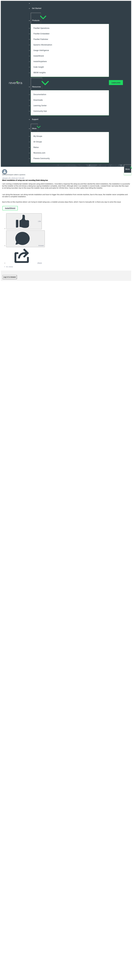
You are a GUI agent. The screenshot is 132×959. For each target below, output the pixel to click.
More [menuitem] (34, 128)
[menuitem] (70, 8)
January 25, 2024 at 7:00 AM (13, 178)
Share (39, 263)
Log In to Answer (9, 277)
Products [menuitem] (35, 20)
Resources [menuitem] (36, 87)
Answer (41, 246)
